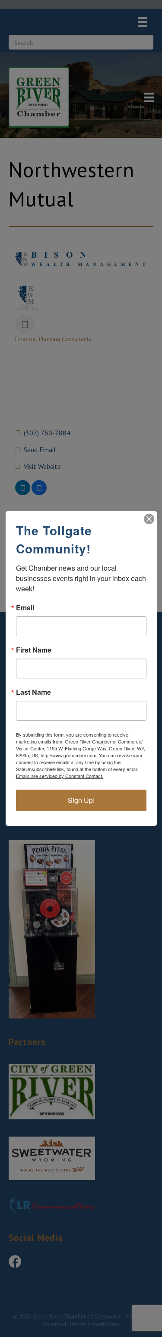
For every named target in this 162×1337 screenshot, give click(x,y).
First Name (33, 650)
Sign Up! (81, 800)
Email (25, 607)
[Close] (149, 519)
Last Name (33, 692)
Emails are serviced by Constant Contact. (59, 775)
